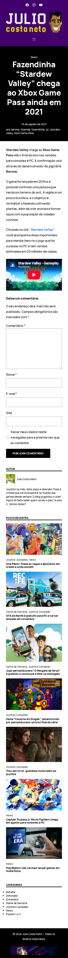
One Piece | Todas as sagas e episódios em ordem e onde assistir (33, 565)
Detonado (12, 895)
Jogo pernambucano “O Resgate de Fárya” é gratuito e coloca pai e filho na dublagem (33, 672)
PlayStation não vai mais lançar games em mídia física (33, 869)
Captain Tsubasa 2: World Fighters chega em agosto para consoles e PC (32, 821)
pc (47, 129)
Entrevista (12, 899)
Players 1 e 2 (13, 914)
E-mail (11, 393)
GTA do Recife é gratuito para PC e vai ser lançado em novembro (32, 617)
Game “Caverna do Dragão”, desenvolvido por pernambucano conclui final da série (32, 721)
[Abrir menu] (34, 39)
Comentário (15, 325)
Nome (11, 374)
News (34, 57)
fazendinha (38, 129)
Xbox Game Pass (24, 133)
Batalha (10, 892)
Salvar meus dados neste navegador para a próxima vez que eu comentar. (35, 437)
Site (9, 413)
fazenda (25, 129)
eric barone (12, 129)
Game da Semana (16, 611)
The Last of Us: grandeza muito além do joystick (31, 772)
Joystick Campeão (17, 559)
